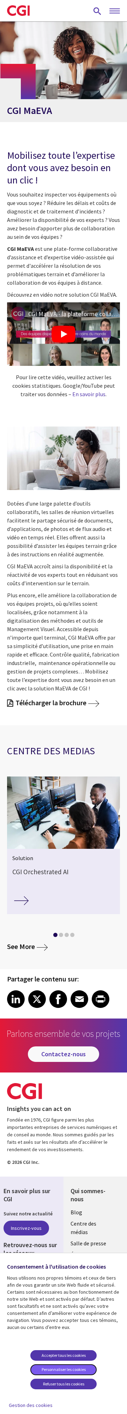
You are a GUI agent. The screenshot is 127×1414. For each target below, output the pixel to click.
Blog (76, 1212)
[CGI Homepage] (18, 10)
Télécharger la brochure (51, 703)
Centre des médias (83, 1227)
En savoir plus (88, 394)
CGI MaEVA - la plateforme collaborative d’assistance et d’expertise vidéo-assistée (74, 314)
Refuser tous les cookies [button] (63, 1383)
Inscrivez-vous (26, 1228)
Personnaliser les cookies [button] (64, 1369)
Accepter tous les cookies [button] (64, 1355)
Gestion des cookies (31, 1405)
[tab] (55, 936)
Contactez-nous (63, 1054)
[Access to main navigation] (114, 11)
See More (27, 946)
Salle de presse (88, 1243)
